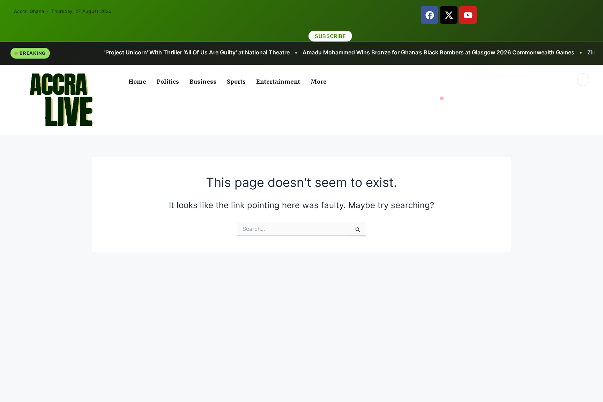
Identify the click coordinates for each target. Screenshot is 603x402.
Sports (236, 81)
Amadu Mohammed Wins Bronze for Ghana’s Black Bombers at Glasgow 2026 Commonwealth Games (390, 52)
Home (137, 81)
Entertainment (278, 81)
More (319, 81)
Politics (168, 81)
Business (202, 81)
